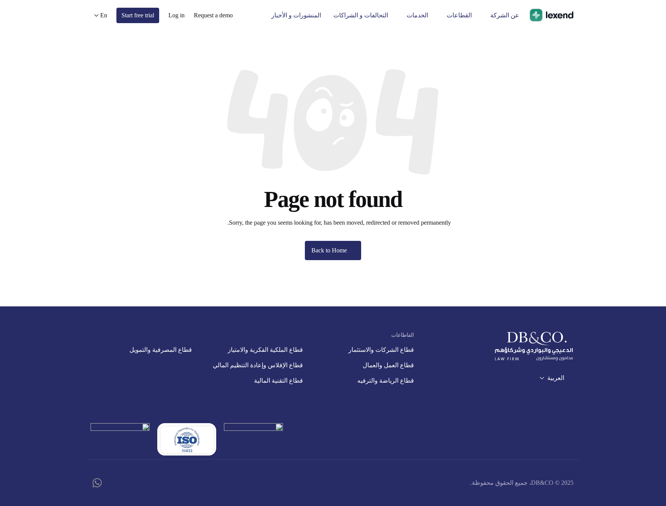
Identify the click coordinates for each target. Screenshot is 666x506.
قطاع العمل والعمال (388, 365)
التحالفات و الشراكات (360, 15)
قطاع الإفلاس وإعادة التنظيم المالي (258, 365)
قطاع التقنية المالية (278, 380)
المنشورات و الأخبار (296, 15)
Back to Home (329, 250)
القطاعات (459, 15)
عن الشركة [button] (504, 15)
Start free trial (137, 15)
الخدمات (417, 15)
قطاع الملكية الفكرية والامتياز (265, 349)
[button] (213, 15)
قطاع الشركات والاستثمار (381, 349)
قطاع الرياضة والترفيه (385, 380)
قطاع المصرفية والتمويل (161, 349)
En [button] (103, 15)
